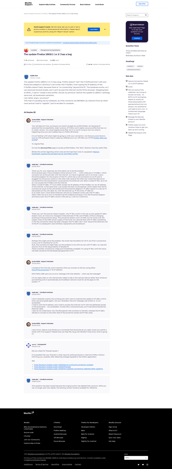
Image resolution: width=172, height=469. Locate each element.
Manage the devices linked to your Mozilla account (136, 119)
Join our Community (32, 440)
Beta (83, 430)
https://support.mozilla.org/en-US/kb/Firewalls (52, 367)
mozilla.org (28, 464)
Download (58, 427)
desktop (140, 66)
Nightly (84, 438)
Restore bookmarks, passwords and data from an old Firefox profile (65, 153)
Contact (78, 464)
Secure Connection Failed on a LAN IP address (138, 82)
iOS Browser (58, 438)
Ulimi (126, 454)
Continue (137, 38)
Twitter (138, 464)
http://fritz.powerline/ (40, 270)
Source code (28, 432)
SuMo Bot (34, 76)
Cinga (146, 15)
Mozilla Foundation (72, 454)
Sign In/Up (142, 4)
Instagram (147, 464)
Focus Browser (59, 441)
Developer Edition (88, 427)
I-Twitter (27, 436)
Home (26, 14)
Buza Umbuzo (85, 4)
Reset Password (115, 434)
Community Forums (67, 4)
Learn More (94, 29)
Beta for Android (87, 434)
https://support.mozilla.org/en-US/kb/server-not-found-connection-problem (63, 365)
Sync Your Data (114, 438)
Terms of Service (41, 464)
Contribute (99, 4)
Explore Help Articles (47, 4)
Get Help (112, 441)
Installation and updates (42, 64)
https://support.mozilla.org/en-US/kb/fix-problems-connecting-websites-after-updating (68, 369)
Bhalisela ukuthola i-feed (135, 56)
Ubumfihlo (55, 464)
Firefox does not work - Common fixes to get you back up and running (138, 127)
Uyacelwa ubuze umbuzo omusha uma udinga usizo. (80, 43)
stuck (130, 87)
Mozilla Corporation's (36, 454)
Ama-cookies (67, 464)
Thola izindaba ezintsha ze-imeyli (136, 52)
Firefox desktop (60, 430)
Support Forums (34, 14)
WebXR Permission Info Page (137, 134)
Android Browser (60, 434)
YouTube (143, 464)
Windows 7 (130, 66)
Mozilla (29, 413)
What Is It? (113, 430)
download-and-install (133, 69)
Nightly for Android (88, 441)
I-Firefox (44, 14)
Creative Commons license (35, 460)
